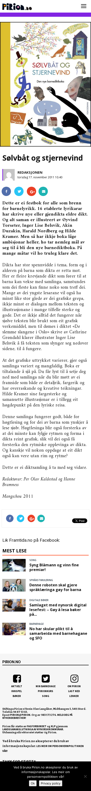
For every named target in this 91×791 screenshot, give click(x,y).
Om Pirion (74, 686)
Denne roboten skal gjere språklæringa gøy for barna (55, 587)
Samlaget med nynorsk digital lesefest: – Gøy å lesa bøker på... (58, 609)
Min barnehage (46, 686)
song (32, 560)
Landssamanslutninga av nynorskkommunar (32, 729)
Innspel (16, 691)
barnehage (36, 624)
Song (45, 696)
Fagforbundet (36, 726)
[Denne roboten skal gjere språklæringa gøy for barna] (14, 585)
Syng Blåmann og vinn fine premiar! (54, 567)
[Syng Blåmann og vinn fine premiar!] (14, 565)
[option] (45, 85)
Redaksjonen (30, 172)
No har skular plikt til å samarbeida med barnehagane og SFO (58, 633)
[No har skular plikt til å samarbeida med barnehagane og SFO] (14, 629)
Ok (33, 783)
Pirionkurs (45, 691)
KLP (53, 726)
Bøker (17, 696)
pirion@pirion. (20, 715)
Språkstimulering (41, 580)
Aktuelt (16, 686)
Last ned (74, 691)
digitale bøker (39, 600)
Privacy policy (50, 783)
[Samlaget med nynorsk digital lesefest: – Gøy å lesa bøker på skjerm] (14, 605)
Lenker (74, 696)
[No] (85, 776)
